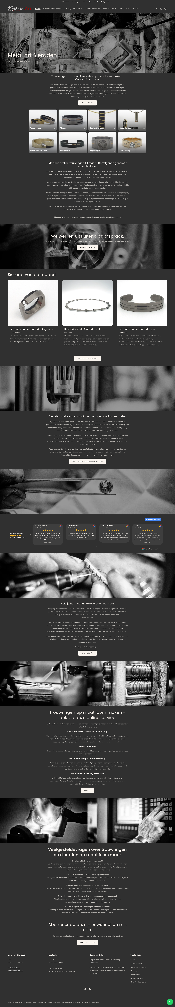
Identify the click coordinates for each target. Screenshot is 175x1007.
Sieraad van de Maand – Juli (82, 329)
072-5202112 (15, 967)
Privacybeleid (42, 1002)
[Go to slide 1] (96, 546)
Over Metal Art (87, 103)
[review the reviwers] (60, 527)
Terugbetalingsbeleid (54, 1002)
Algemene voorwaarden (82, 1002)
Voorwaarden (135, 974)
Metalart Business (136, 978)
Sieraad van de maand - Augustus (32, 329)
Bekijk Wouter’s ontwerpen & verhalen (87, 461)
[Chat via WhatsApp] (170, 1002)
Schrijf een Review (153, 519)
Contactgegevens (67, 1002)
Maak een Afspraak (87, 247)
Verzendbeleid (95, 1002)
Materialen (134, 971)
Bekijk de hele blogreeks (87, 358)
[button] (53, 8)
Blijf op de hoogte (87, 942)
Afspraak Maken (136, 963)
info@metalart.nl (16, 970)
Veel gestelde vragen (138, 967)
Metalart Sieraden (18, 1002)
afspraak (93, 963)
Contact (87, 790)
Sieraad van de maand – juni (137, 329)
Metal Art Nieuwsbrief (138, 982)
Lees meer (47, 542)
